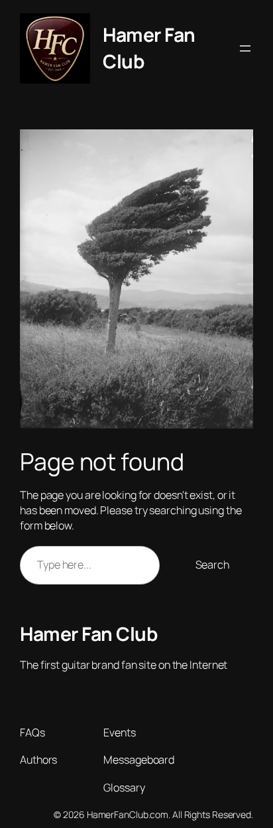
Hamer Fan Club (88, 634)
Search (212, 564)
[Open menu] (245, 48)
